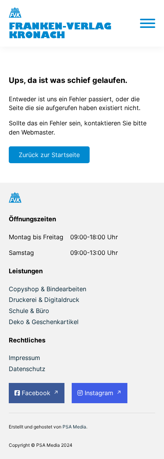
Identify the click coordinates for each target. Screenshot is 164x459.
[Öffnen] (147, 23)
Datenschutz (27, 369)
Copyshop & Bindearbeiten (47, 289)
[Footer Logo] (82, 198)
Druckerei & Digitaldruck (44, 299)
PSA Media (74, 427)
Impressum (24, 358)
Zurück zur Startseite (49, 155)
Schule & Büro (29, 311)
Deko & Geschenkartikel (44, 322)
